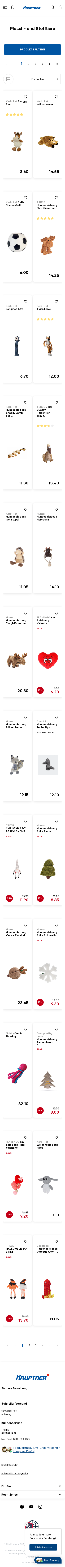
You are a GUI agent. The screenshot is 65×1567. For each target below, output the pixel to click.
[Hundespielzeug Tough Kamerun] (17, 660)
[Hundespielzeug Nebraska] (48, 556)
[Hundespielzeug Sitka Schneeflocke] (48, 972)
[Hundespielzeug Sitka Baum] (48, 868)
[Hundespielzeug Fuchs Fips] (48, 764)
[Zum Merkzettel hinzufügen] (25, 96)
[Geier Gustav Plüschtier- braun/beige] (48, 453)
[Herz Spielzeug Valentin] (48, 660)
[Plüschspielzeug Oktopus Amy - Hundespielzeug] (48, 1289)
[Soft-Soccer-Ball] (17, 242)
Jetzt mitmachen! (43, 1547)
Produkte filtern (32, 49)
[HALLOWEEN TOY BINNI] (17, 1289)
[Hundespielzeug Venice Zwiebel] (17, 972)
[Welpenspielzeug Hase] (48, 1185)
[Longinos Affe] (17, 346)
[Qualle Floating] (17, 1073)
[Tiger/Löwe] (48, 346)
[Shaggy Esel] (17, 141)
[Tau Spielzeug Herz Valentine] (17, 1185)
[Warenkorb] (59, 7)
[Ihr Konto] (12, 7)
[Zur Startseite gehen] (32, 7)
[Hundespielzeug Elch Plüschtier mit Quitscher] (48, 245)
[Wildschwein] (48, 141)
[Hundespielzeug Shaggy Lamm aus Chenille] (17, 453)
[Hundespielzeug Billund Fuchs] (17, 764)
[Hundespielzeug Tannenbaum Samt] (48, 1081)
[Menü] (5, 7)
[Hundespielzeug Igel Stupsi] (17, 556)
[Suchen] (52, 7)
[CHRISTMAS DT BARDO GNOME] (17, 868)
